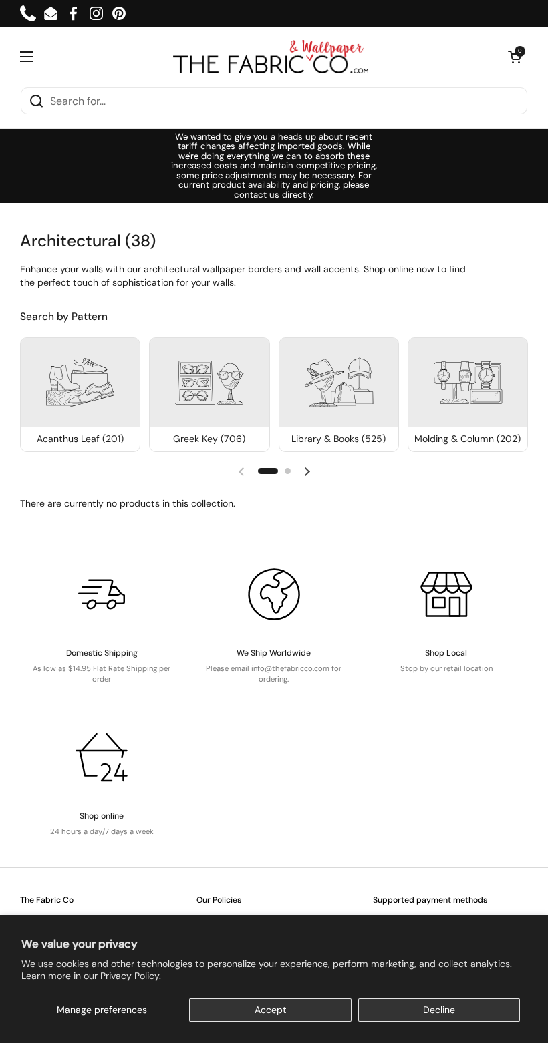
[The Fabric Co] (270, 56)
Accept (271, 1010)
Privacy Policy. (130, 976)
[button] (514, 56)
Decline (439, 1010)
